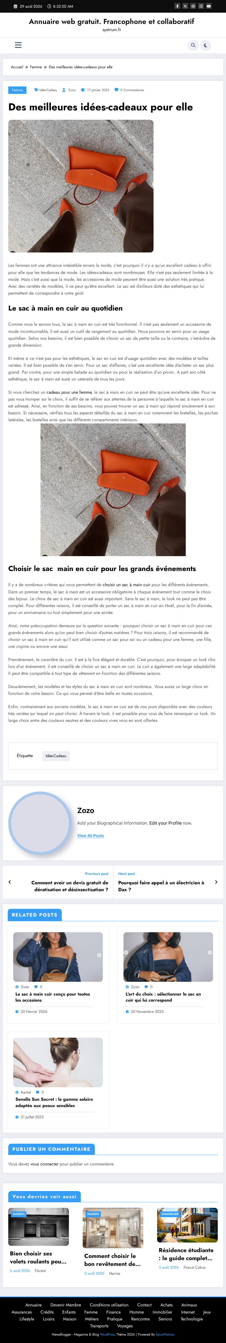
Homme (137, 1312)
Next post (126, 873)
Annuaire (33, 1305)
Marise (114, 1273)
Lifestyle (27, 1319)
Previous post (96, 873)
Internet (188, 1312)
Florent (40, 1270)
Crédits (47, 1312)
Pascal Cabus (195, 1267)
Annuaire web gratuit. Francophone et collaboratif (111, 21)
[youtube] (209, 6)
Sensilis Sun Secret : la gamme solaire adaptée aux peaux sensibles (54, 1102)
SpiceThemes (165, 1334)
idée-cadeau (48, 90)
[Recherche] (193, 45)
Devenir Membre (65, 1305)
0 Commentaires (132, 90)
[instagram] (201, 6)
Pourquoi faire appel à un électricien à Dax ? (161, 886)
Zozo (72, 90)
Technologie (192, 1319)
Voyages (125, 1326)
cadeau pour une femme (69, 392)
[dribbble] (193, 6)
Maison (19, 1214)
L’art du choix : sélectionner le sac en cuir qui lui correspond (163, 997)
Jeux (207, 1312)
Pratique (114, 1319)
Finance (113, 1312)
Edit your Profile (165, 823)
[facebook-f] (177, 6)
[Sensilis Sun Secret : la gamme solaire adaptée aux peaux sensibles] (58, 1062)
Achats (166, 1305)
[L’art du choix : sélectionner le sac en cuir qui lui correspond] (168, 956)
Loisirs (48, 1319)
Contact (144, 1305)
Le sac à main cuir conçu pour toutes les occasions (52, 997)
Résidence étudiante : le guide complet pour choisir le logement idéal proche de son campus (186, 1254)
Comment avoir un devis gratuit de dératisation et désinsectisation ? (69, 886)
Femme (17, 90)
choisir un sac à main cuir (126, 584)
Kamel (26, 1092)
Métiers (91, 1319)
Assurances (22, 1312)
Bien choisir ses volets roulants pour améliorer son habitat (38, 1258)
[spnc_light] (205, 45)
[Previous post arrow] (9, 882)
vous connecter (44, 1164)
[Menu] (18, 45)
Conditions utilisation (109, 1305)
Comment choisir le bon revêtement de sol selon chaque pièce (110, 1260)
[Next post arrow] (216, 882)
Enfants (69, 1312)
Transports (99, 1326)
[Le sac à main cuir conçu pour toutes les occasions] (58, 956)
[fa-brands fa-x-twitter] (185, 6)
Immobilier (170, 1214)
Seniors (165, 1319)
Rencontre (140, 1319)
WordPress (107, 1334)
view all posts (90, 835)
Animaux (189, 1305)
